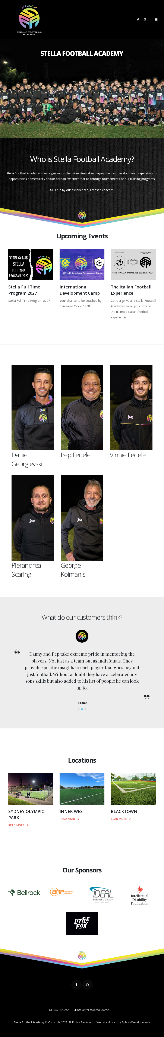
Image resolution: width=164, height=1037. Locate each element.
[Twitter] (87, 984)
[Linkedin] (145, 19)
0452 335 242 (61, 1010)
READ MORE (16, 825)
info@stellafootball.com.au (93, 1010)
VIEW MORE (16, 310)
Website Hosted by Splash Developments (123, 1022)
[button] (78, 709)
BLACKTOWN (124, 811)
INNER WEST (72, 811)
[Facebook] (138, 19)
